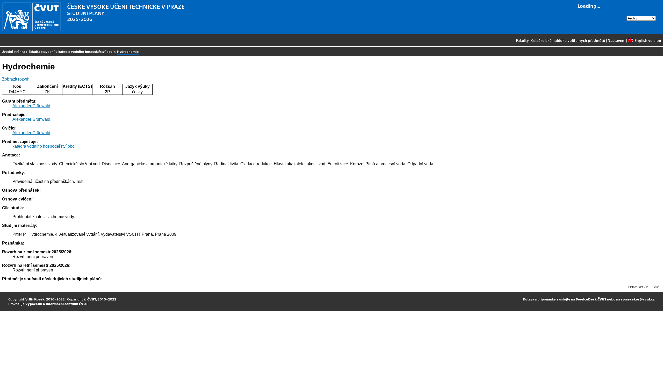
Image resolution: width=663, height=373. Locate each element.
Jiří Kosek (36, 299)
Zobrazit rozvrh (16, 79)
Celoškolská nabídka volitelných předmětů (568, 40)
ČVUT (91, 299)
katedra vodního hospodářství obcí (85, 51)
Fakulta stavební (42, 51)
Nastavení (616, 40)
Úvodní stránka (13, 51)
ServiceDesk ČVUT (591, 299)
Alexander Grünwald (31, 106)
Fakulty (522, 40)
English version (648, 40)
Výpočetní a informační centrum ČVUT (56, 304)
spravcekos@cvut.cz (638, 299)
